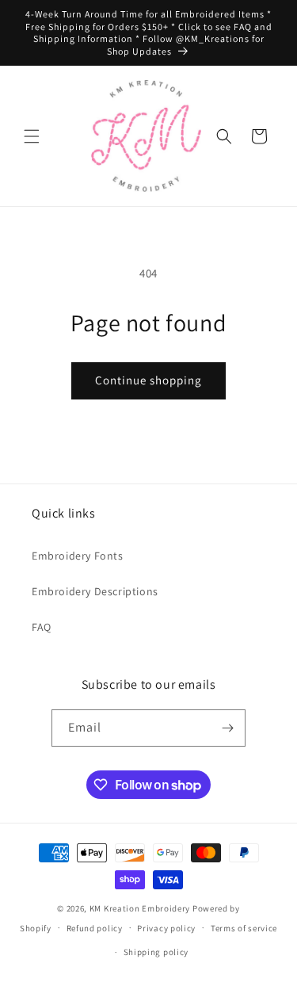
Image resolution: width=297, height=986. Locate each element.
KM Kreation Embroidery (139, 908)
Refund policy (95, 928)
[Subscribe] (227, 728)
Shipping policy (156, 951)
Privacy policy (166, 928)
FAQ (41, 627)
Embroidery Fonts (78, 555)
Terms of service (244, 928)
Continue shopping (148, 380)
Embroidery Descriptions (95, 591)
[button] (31, 136)
